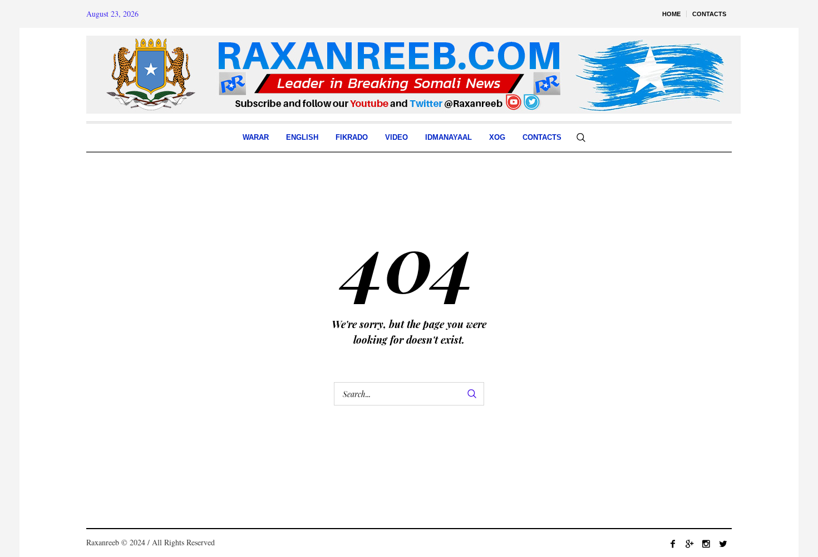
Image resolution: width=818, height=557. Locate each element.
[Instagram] (706, 543)
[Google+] (689, 543)
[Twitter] (723, 543)
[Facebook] (672, 543)
